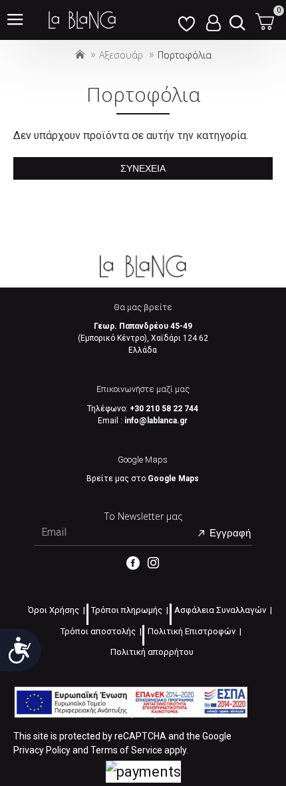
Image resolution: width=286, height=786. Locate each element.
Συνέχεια (143, 168)
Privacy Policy (42, 750)
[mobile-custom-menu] (186, 20)
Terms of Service (126, 750)
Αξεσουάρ (121, 55)
